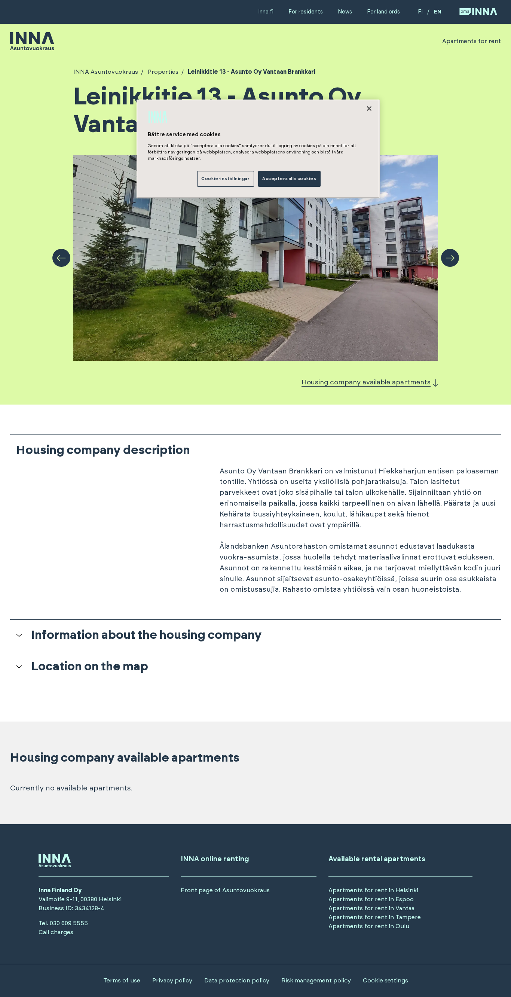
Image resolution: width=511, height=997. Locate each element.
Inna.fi (265, 12)
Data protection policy (236, 981)
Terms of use (121, 981)
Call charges (56, 932)
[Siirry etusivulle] (32, 46)
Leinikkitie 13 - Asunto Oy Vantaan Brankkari (251, 72)
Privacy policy (172, 981)
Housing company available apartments (366, 382)
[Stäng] (369, 108)
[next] (450, 258)
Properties (163, 72)
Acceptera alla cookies (289, 179)
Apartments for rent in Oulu (368, 926)
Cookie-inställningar (225, 179)
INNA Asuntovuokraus (105, 72)
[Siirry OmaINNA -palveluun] (478, 12)
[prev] (61, 258)
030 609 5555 (69, 923)
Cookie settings (385, 981)
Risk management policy (316, 981)
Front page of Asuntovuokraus (225, 890)
